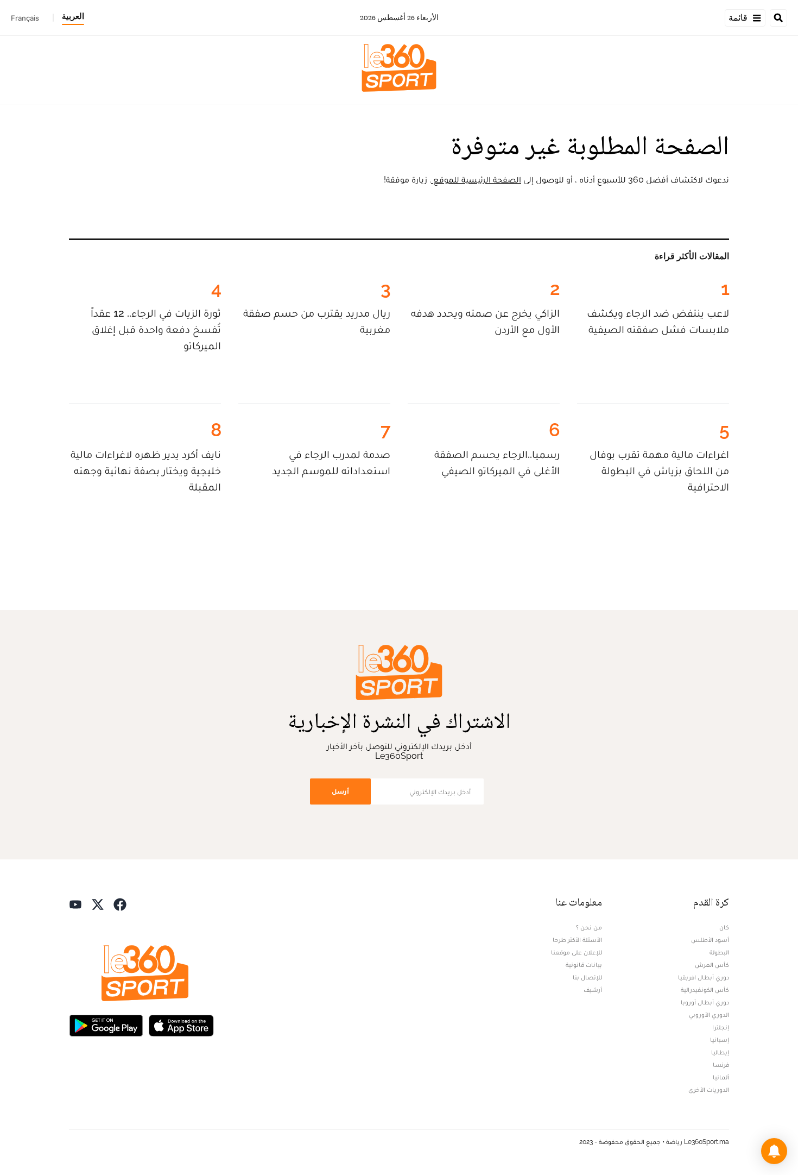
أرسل (340, 791)
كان (724, 927)
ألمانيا (721, 1077)
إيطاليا (720, 1052)
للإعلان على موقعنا (576, 952)
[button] (774, 1151)
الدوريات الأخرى (708, 1090)
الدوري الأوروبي (709, 1015)
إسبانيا (719, 1040)
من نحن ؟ (589, 927)
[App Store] (181, 1024)
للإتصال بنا (587, 977)
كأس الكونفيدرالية (705, 990)
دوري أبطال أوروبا (705, 1002)
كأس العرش (712, 965)
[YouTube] (75, 903)
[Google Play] (106, 1024)
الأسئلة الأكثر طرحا (577, 940)
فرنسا (721, 1065)
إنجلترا (720, 1027)
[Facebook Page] (119, 903)
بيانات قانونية (584, 965)
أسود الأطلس (710, 940)
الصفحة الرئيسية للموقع (476, 179)
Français (25, 18)
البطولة (719, 952)
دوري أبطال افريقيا (703, 977)
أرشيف (593, 990)
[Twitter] (97, 903)
